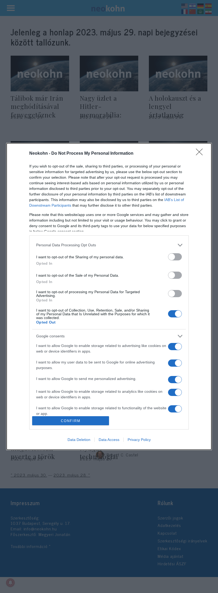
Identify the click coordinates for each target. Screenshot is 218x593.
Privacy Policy (139, 439)
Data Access (109, 439)
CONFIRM (71, 421)
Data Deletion (79, 439)
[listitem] (109, 245)
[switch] (175, 256)
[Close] (201, 154)
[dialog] (109, 296)
